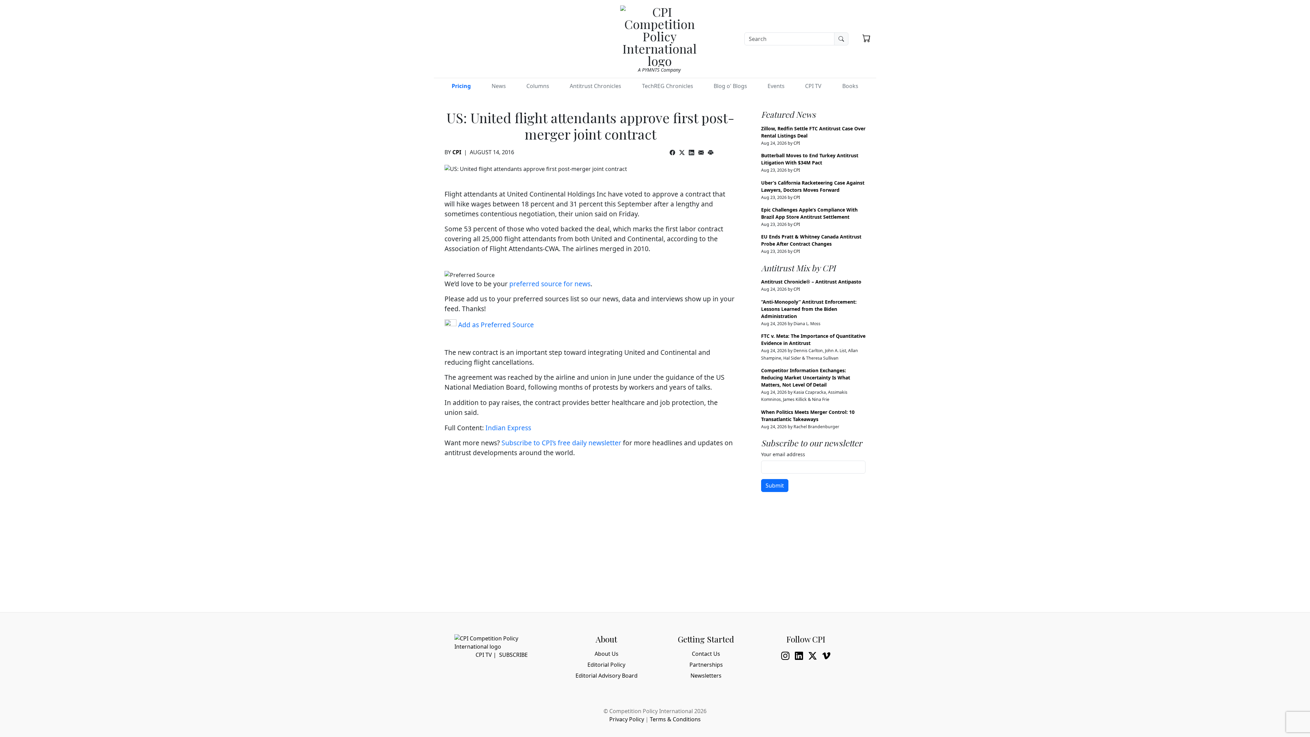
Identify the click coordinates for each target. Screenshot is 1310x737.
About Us (606, 653)
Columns (537, 86)
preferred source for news (550, 283)
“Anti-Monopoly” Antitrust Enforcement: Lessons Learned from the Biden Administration (809, 309)
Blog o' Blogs (730, 86)
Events (776, 86)
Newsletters (706, 675)
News (499, 86)
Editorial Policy (606, 664)
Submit (775, 485)
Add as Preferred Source (495, 324)
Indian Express (508, 427)
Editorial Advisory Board (607, 675)
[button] (866, 38)
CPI (456, 152)
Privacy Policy (626, 719)
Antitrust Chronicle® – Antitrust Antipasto (811, 281)
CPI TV (813, 86)
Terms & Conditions (675, 719)
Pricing (461, 86)
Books (850, 86)
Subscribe (513, 655)
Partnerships (706, 664)
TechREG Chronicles (667, 86)
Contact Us (706, 653)
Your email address (783, 454)
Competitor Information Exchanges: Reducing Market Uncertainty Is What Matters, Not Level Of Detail (805, 377)
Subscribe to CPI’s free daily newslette (559, 442)
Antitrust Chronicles (595, 86)
